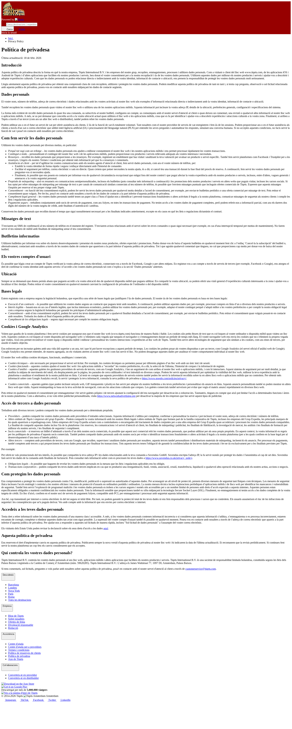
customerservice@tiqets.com (200, 568)
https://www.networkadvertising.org (116, 396)
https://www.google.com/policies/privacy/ (164, 378)
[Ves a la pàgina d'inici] (19, 19)
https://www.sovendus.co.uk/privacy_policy (168, 458)
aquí (105, 528)
